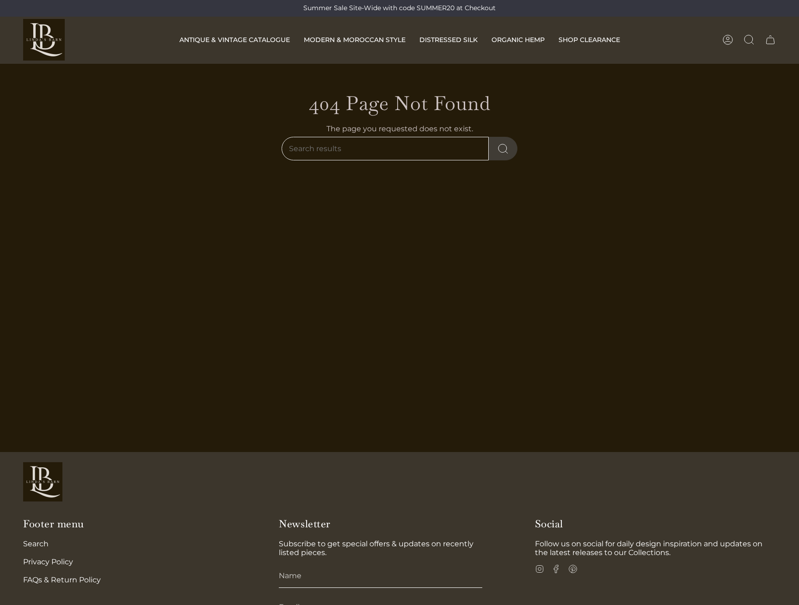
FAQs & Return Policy (62, 579)
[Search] (503, 148)
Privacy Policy (48, 561)
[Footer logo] (42, 481)
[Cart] (770, 40)
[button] (234, 40)
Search (36, 543)
